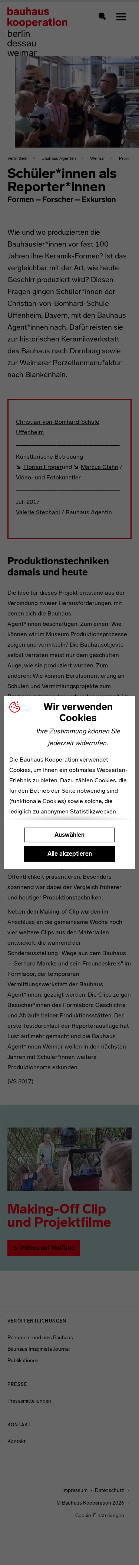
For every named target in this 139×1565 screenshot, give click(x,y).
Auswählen (69, 834)
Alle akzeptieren (69, 853)
